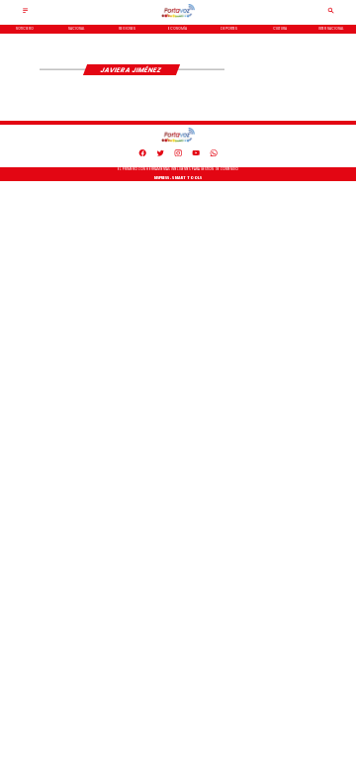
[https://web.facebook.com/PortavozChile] (142, 155)
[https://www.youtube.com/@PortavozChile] (196, 155)
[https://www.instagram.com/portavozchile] (178, 155)
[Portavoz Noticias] (25, 13)
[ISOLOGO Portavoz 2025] (178, 17)
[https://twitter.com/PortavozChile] (160, 155)
